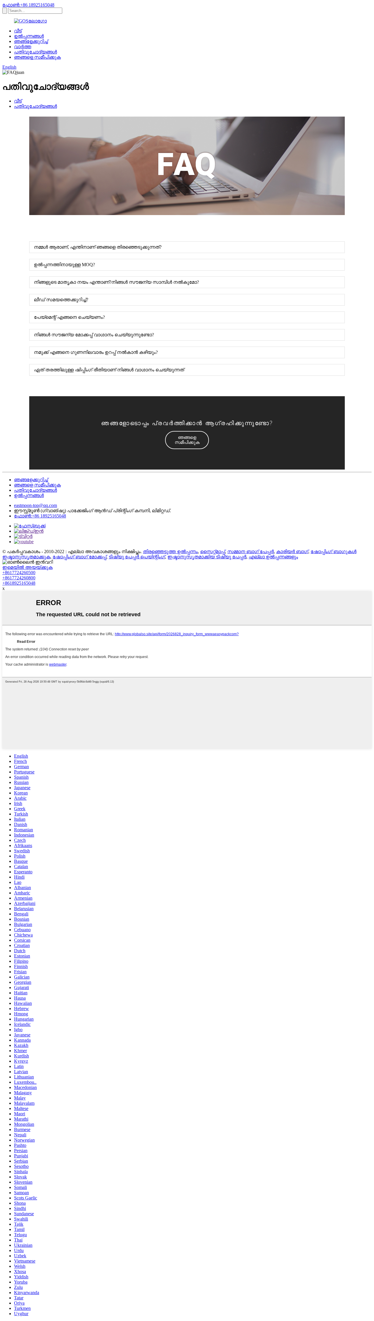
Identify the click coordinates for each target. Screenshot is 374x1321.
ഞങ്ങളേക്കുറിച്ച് (31, 41)
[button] (187, 440)
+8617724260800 (18, 577)
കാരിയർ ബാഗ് (292, 551)
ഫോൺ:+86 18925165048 (28, 4)
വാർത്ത (22, 46)
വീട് (18, 30)
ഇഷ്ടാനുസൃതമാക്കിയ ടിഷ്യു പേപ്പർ (206, 556)
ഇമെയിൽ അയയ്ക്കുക (27, 567)
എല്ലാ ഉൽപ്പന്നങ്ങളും (273, 556)
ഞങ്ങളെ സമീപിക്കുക (37, 57)
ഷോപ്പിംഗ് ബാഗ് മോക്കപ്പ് (79, 556)
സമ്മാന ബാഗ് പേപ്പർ (250, 551)
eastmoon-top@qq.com (35, 505)
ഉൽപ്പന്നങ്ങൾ (29, 36)
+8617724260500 (18, 572)
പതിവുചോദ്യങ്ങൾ (35, 51)
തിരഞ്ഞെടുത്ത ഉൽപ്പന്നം (170, 551)
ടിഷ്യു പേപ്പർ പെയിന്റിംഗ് (137, 556)
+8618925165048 (18, 583)
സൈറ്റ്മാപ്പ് (212, 551)
